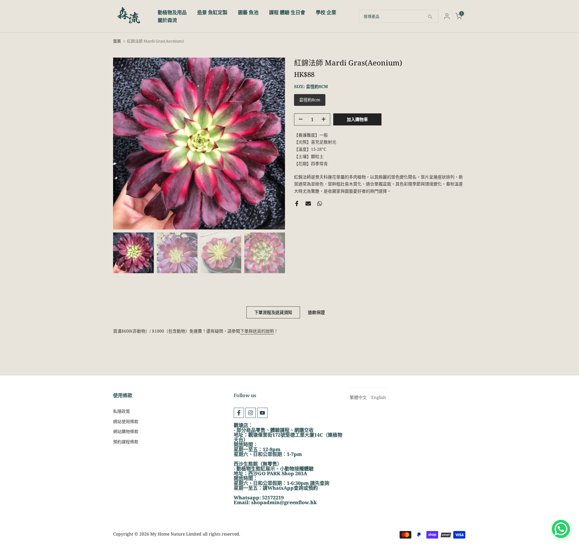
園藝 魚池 (248, 12)
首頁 (117, 41)
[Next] (274, 144)
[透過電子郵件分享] (308, 203)
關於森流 (167, 20)
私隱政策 (121, 411)
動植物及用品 (172, 12)
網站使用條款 (125, 421)
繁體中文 (358, 397)
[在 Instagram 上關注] (250, 413)
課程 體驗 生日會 (287, 12)
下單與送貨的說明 (257, 331)
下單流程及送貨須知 (273, 312)
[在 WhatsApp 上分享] (319, 203)
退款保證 (316, 312)
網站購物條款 (125, 431)
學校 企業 (326, 12)
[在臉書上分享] (296, 203)
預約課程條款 (125, 441)
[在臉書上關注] (239, 413)
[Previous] (124, 144)
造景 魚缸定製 (212, 12)
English (378, 397)
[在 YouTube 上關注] (262, 413)
